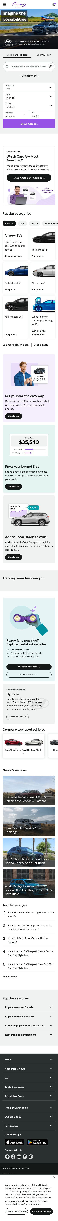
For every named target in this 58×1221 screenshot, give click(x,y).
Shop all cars (41, 344)
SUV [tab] (22, 223)
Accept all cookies (41, 1211)
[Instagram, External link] (25, 1156)
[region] (29, 1197)
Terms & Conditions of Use (15, 1168)
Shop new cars (13, 256)
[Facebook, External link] (13, 1156)
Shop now (38, 256)
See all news (10, 976)
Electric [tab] (9, 223)
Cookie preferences (16, 1211)
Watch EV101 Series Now (42, 332)
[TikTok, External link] (7, 1156)
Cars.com (32, 1191)
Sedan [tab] (35, 223)
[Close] (54, 1177)
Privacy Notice (39, 1185)
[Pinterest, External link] (31, 1156)
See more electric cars (16, 344)
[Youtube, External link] (19, 1156)
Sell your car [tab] (44, 54)
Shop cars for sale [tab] (16, 54)
